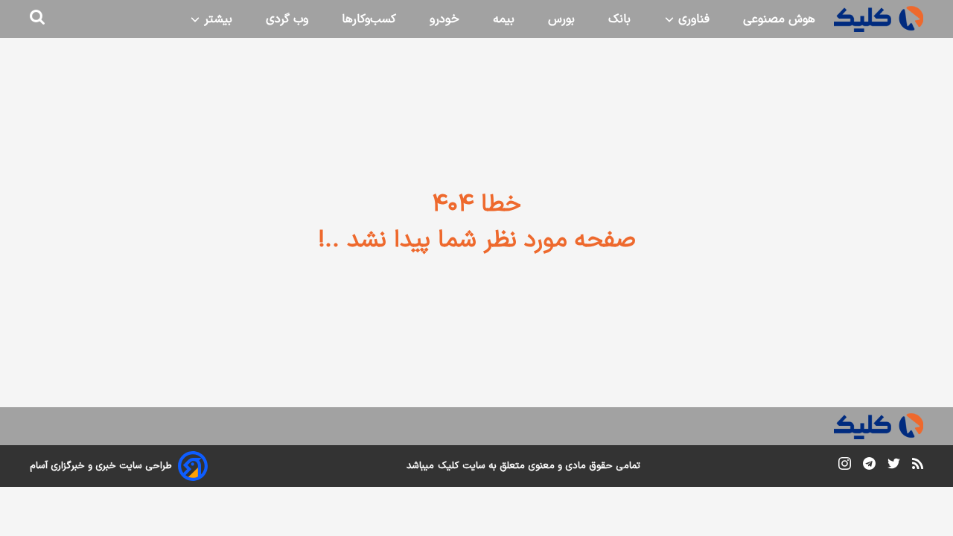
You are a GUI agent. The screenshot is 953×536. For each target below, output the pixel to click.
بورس (561, 19)
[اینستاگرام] (844, 466)
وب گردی (287, 19)
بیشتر (216, 19)
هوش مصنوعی (779, 19)
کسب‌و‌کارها (369, 19)
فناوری (692, 19)
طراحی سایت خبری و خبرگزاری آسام (101, 466)
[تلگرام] (869, 466)
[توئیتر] (893, 466)
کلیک (448, 466)
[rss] (917, 466)
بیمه (503, 19)
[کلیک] (878, 19)
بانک (619, 19)
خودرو (444, 19)
